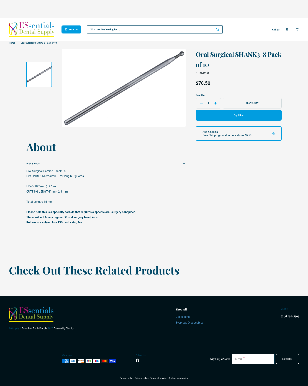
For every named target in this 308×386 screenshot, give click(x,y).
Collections (183, 316)
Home (12, 43)
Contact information (178, 378)
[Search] (218, 29)
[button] (287, 29)
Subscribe (287, 359)
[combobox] (155, 29)
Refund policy (127, 378)
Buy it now (238, 115)
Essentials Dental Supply (34, 328)
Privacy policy (142, 378)
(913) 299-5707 (290, 316)
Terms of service (158, 378)
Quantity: (200, 95)
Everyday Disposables (189, 322)
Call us (275, 29)
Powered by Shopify (64, 328)
